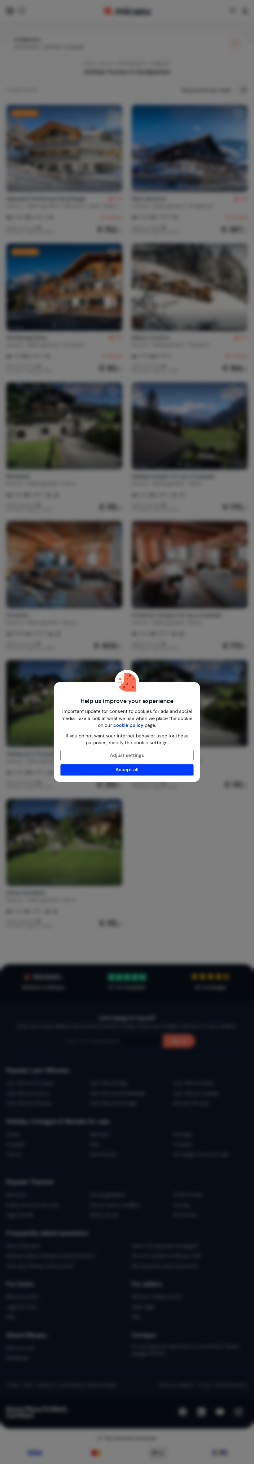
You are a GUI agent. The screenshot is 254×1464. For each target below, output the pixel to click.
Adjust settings (127, 755)
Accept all (127, 770)
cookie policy (128, 725)
